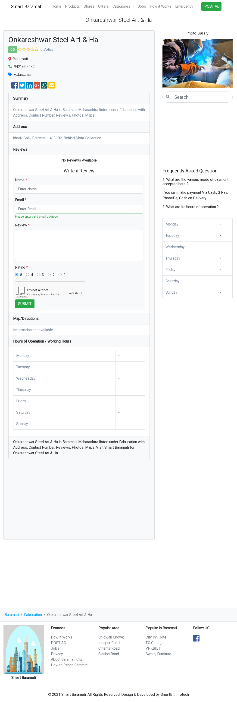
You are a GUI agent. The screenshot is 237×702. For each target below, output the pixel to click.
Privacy (57, 654)
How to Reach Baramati (69, 665)
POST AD (58, 643)
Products (72, 6)
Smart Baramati (27, 6)
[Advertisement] (79, 501)
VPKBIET (153, 648)
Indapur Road (109, 643)
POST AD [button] (212, 6)
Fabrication (33, 615)
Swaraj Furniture (158, 654)
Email (20, 200)
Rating (21, 267)
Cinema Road (109, 648)
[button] (167, 63)
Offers (103, 6)
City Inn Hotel (156, 637)
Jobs (142, 6)
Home (56, 6)
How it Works (161, 6)
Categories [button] (121, 6)
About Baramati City (67, 659)
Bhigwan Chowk (111, 637)
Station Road (108, 654)
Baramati (12, 615)
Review (22, 225)
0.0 (12, 49)
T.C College (155, 643)
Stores (89, 6)
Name (21, 180)
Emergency (184, 6)
